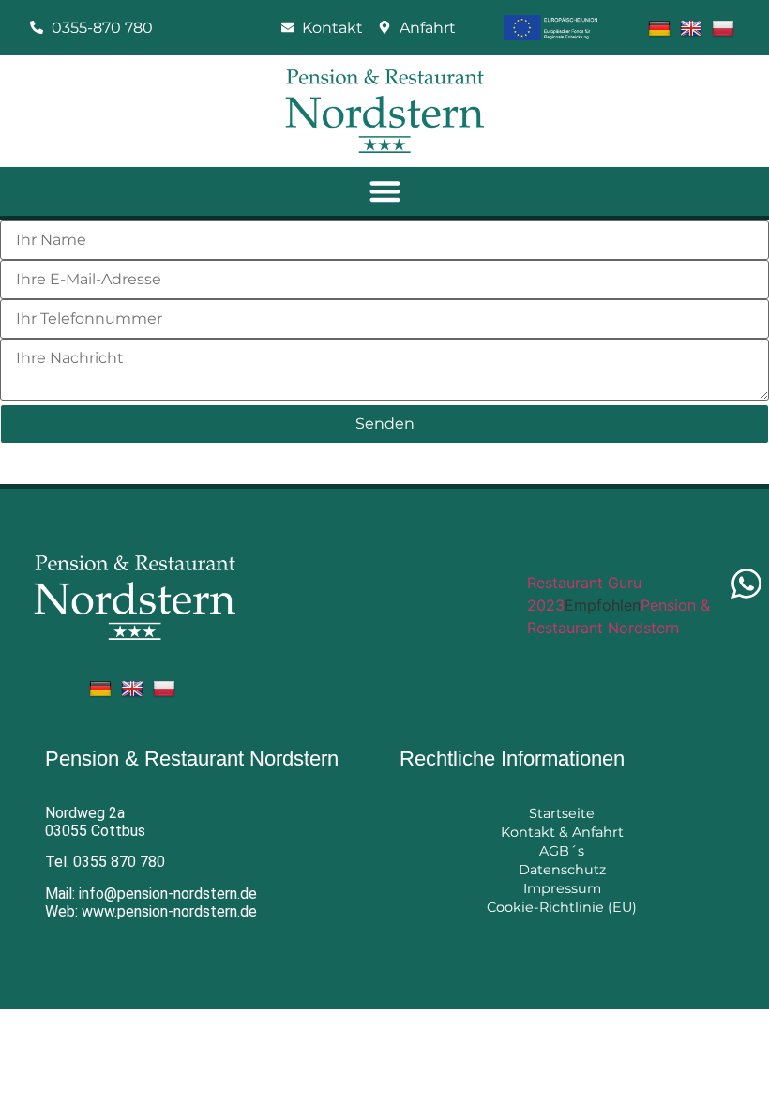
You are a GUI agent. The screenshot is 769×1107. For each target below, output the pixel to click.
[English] (693, 27)
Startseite (562, 813)
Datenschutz (562, 869)
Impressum (562, 888)
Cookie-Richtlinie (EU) (562, 907)
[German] (661, 27)
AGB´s (561, 850)
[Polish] (725, 27)
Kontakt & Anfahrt (562, 832)
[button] (385, 192)
